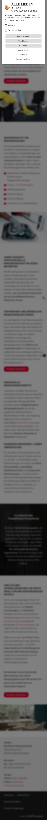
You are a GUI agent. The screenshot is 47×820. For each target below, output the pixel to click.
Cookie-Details (23, 50)
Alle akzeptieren (23, 36)
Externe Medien (14, 30)
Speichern (23, 45)
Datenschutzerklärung (23, 59)
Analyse (11, 25)
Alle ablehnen (23, 41)
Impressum (23, 55)
